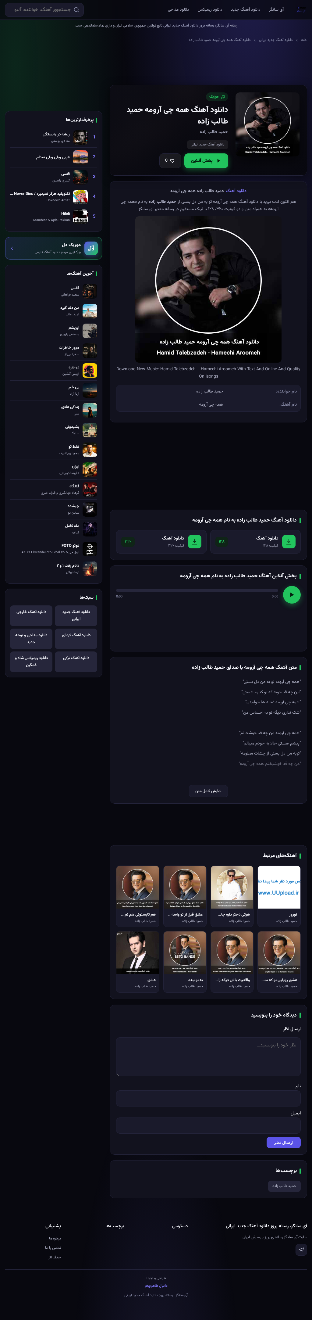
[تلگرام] (301, 1250)
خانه (304, 40)
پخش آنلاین (202, 160)
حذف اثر (54, 1257)
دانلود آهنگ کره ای (76, 635)
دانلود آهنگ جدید (246, 9)
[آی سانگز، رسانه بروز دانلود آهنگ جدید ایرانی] (301, 10)
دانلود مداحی (178, 9)
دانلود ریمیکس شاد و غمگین (31, 661)
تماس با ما (53, 1248)
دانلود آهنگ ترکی (76, 658)
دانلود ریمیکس (210, 9)
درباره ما (55, 1239)
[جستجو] (76, 10)
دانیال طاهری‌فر (156, 1286)
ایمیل (296, 1113)
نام (298, 1086)
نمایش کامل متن (208, 791)
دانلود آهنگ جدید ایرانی (276, 40)
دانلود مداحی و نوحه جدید (31, 638)
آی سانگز (276, 9)
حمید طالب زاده (284, 1186)
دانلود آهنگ (236, 191)
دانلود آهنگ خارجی (31, 612)
